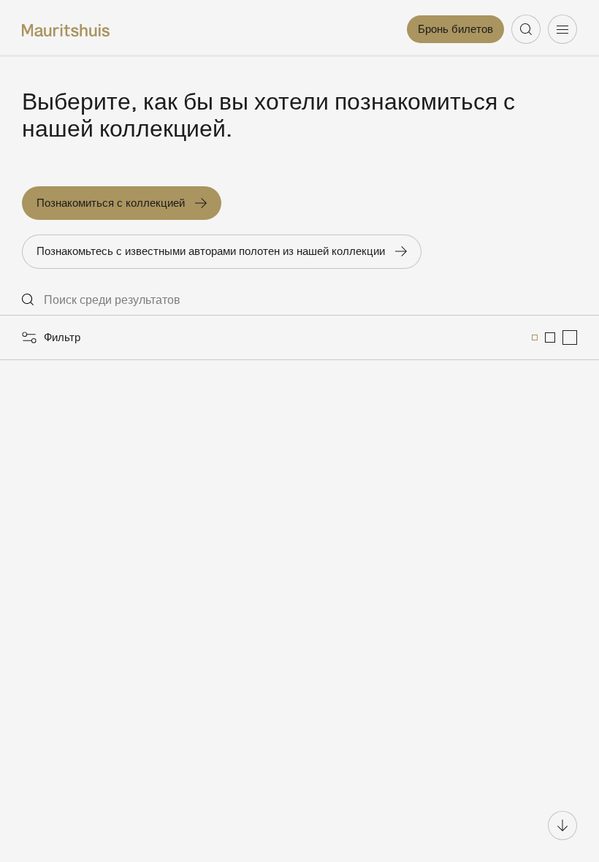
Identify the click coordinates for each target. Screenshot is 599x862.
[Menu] (562, 29)
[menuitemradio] (535, 337)
